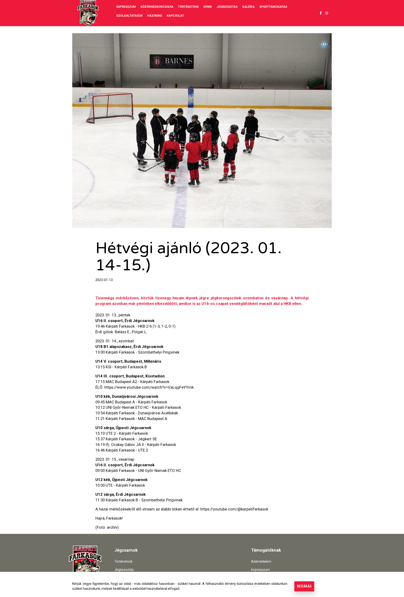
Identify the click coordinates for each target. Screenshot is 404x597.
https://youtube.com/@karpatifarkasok (234, 509)
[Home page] (88, 13)
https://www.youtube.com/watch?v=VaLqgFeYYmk (149, 387)
